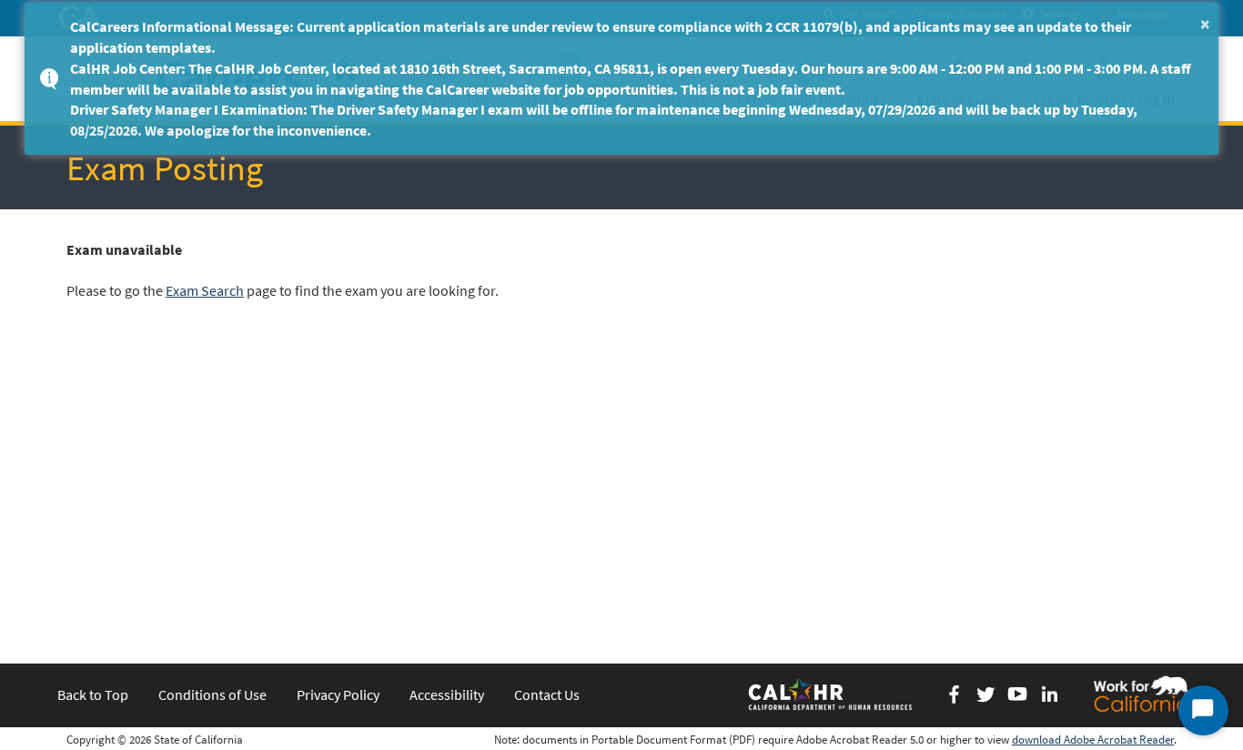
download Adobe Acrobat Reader (1093, 739)
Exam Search (205, 290)
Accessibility (446, 694)
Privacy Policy (338, 694)
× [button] (1205, 23)
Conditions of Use (212, 694)
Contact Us (547, 694)
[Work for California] (1141, 693)
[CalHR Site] (831, 693)
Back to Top (92, 694)
